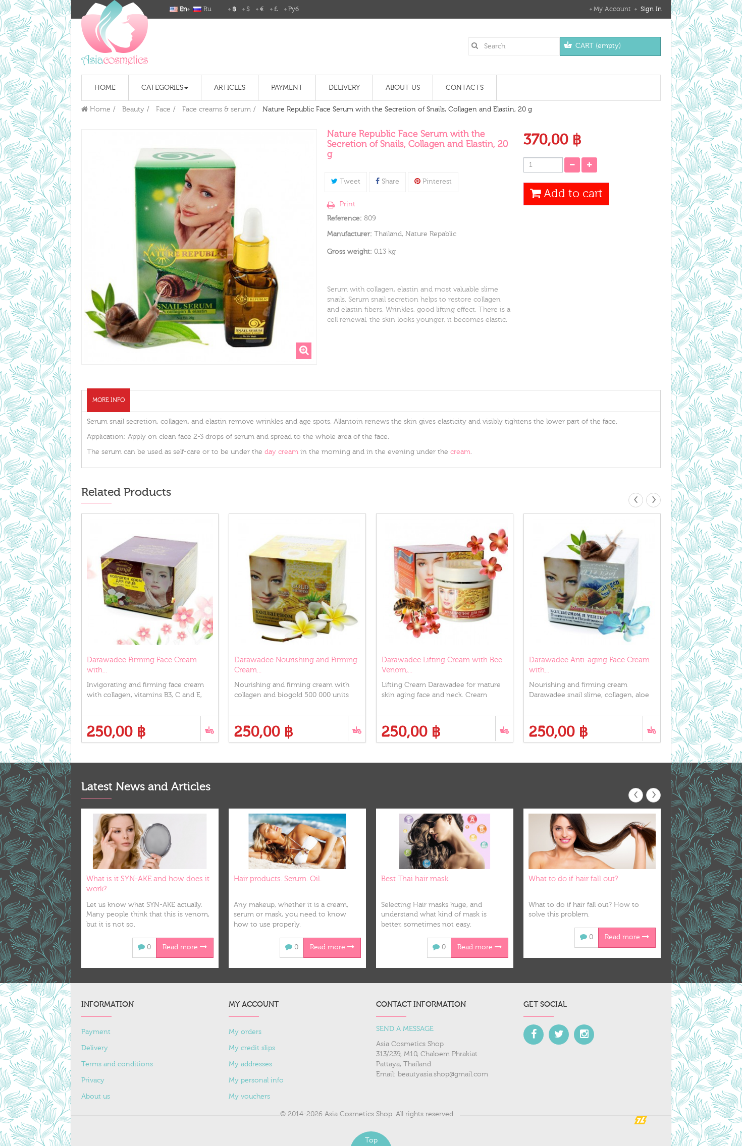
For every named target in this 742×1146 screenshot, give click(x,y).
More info (108, 400)
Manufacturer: (349, 234)
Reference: (344, 218)
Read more (181, 947)
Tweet (349, 182)
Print (347, 204)
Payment (96, 1032)
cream (460, 452)
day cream (281, 452)
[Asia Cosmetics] (114, 33)
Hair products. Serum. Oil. (278, 879)
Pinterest (436, 182)
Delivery (94, 1048)
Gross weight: (349, 252)
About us (95, 1097)
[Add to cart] (209, 728)
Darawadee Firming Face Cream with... (142, 665)
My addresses (250, 1064)
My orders (245, 1032)
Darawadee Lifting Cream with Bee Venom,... (442, 665)
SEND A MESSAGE (405, 1029)
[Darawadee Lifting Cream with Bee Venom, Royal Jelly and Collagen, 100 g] (445, 582)
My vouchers (249, 1097)
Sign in (650, 9)
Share (389, 182)
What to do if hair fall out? (573, 879)
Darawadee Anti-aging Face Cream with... (589, 665)
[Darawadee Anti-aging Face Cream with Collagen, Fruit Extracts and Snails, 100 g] (592, 582)
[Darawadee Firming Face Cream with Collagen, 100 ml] (150, 582)
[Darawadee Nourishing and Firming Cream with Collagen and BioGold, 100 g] (297, 582)
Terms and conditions (117, 1064)
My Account (612, 9)
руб (293, 9)
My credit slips (252, 1048)
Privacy (92, 1080)
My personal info (256, 1080)
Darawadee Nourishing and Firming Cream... (295, 665)
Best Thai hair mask (414, 879)
